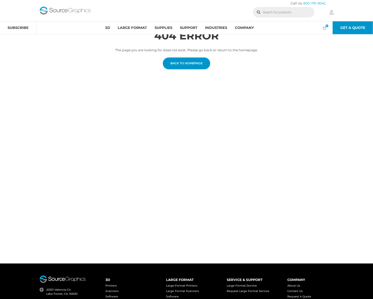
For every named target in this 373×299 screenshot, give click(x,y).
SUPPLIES (163, 27)
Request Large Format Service (248, 291)
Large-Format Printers (181, 285)
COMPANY (244, 27)
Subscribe (18, 27)
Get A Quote (352, 27)
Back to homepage (186, 63)
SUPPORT (188, 27)
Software (111, 296)
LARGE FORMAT (132, 27)
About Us (293, 285)
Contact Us (295, 291)
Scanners (112, 291)
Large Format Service (242, 285)
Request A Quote (299, 296)
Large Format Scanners (182, 291)
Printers (111, 285)
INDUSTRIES (216, 27)
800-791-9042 (314, 3)
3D (107, 27)
